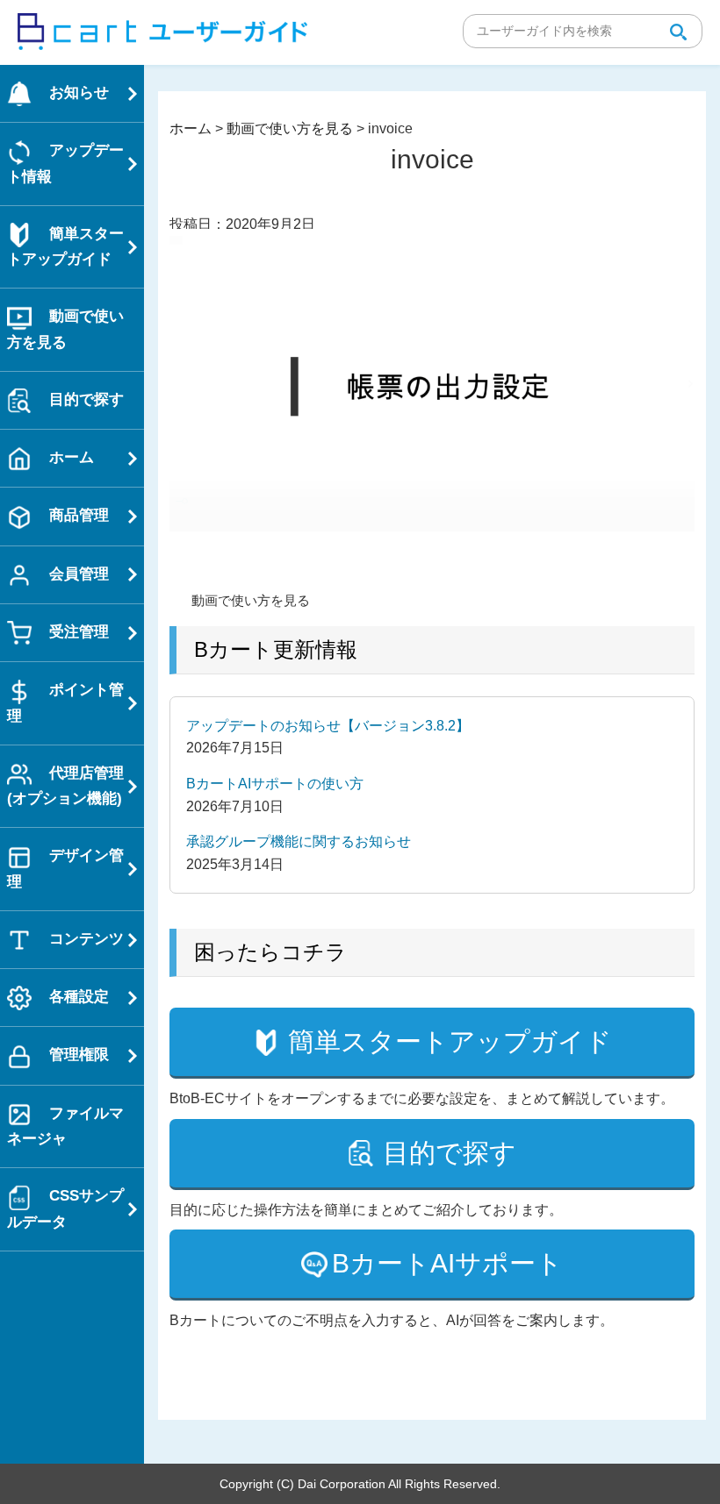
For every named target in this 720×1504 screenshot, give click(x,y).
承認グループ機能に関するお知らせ (298, 841)
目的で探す (449, 1152)
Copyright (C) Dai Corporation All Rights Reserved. (360, 1484)
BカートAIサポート (447, 1263)
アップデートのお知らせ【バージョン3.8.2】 (328, 725)
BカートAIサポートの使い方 (275, 783)
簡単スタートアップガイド (450, 1041)
